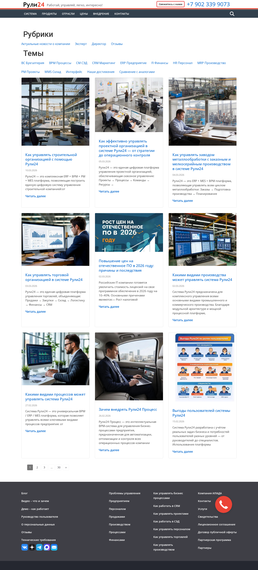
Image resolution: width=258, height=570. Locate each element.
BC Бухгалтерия (32, 63)
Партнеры (204, 548)
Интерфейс (74, 72)
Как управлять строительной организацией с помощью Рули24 (51, 159)
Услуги (202, 509)
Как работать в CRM (166, 506)
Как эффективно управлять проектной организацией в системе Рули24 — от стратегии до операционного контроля (126, 148)
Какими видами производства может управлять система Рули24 (202, 277)
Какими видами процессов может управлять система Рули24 (55, 396)
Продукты (49, 13)
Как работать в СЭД (166, 521)
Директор (99, 44)
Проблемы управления (124, 493)
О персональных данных (38, 524)
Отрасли (68, 13)
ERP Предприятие (133, 63)
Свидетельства (208, 516)
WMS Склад (53, 72)
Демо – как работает (35, 509)
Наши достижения (100, 72)
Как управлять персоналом (171, 529)
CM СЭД (81, 63)
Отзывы (117, 44)
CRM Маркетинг (103, 63)
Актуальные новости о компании (45, 44)
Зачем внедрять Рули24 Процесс (128, 409)
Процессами (117, 532)
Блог (24, 493)
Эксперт (81, 44)
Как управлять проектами (170, 513)
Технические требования (38, 540)
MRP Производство (211, 63)
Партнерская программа (214, 540)
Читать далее (35, 196)
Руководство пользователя (39, 516)
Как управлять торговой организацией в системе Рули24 (54, 277)
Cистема (30, 13)
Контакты (121, 13)
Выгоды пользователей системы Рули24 (201, 413)
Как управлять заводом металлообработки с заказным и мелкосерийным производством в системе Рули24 (201, 161)
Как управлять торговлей (170, 537)
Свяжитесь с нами (170, 4)
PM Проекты (30, 72)
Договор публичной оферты (217, 532)
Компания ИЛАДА (210, 493)
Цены (84, 13)
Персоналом (117, 509)
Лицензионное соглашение (216, 524)
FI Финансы (159, 63)
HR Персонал (182, 63)
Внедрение (101, 13)
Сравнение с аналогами (137, 72)
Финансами (117, 540)
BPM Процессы (60, 63)
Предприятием (119, 501)
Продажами (117, 516)
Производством (119, 524)
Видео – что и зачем (35, 501)
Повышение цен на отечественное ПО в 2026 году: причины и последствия (126, 265)
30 (58, 467)
